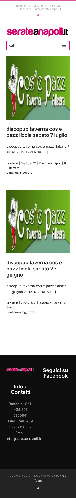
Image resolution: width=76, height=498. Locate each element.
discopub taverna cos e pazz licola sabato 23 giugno (34, 268)
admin (14, 163)
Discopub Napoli (50, 163)
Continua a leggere (19, 172)
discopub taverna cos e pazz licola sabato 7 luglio (36, 132)
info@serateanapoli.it (48, 9)
